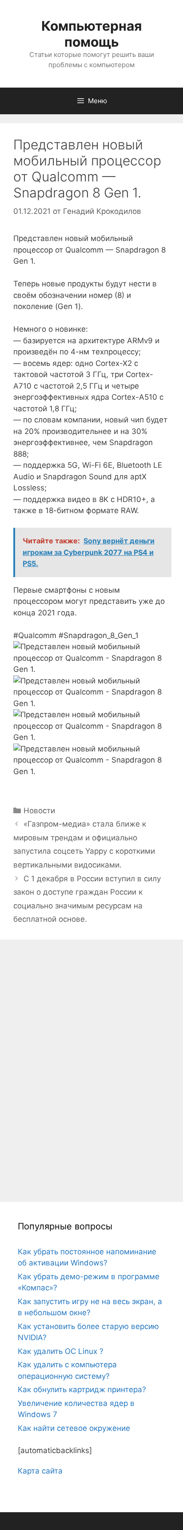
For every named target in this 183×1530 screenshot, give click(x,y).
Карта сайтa (40, 1470)
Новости (39, 810)
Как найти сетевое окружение (74, 1428)
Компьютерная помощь (91, 34)
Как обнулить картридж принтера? (82, 1389)
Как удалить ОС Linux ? (60, 1351)
